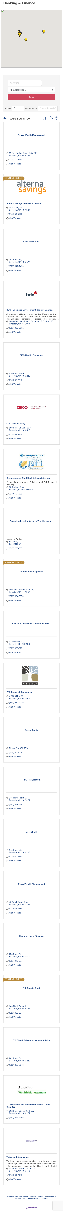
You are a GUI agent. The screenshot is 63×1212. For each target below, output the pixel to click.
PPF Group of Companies (19, 692)
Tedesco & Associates (17, 1157)
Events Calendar (29, 1196)
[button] (43, 32)
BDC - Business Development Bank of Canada (29, 310)
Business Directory (14, 1196)
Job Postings (33, 1198)
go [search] (33, 97)
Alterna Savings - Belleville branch (23, 203)
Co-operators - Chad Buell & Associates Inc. (28, 478)
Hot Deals (42, 1196)
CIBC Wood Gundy (15, 424)
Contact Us (44, 1198)
